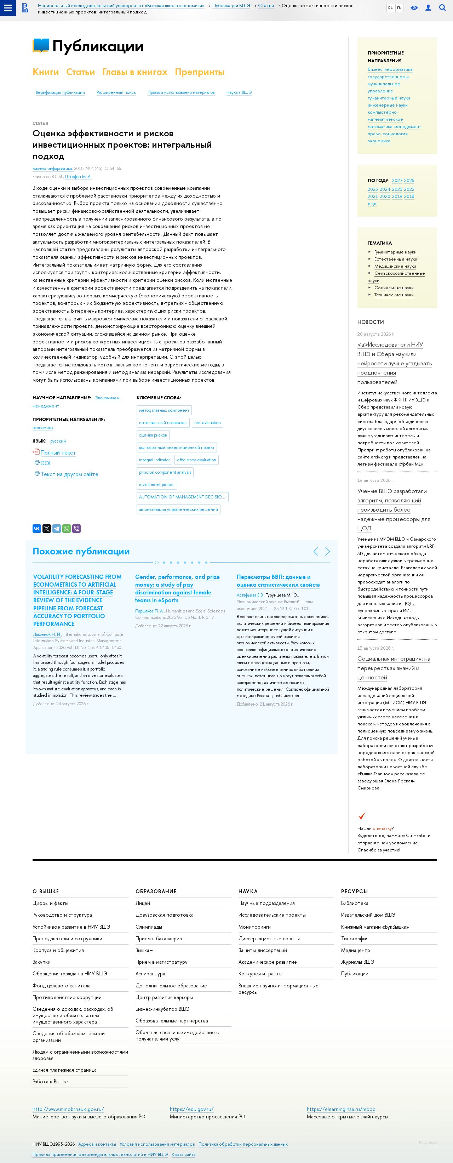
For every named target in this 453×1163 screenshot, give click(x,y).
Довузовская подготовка (165, 914)
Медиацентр (355, 950)
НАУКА (248, 891)
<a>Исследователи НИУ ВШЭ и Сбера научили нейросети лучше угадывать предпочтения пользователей (394, 363)
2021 (373, 196)
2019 (397, 196)
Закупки (42, 961)
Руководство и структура (62, 914)
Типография (354, 938)
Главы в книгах (135, 71)
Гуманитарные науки (395, 252)
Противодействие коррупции (67, 997)
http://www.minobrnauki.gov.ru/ (68, 1109)
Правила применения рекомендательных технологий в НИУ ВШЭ (100, 1154)
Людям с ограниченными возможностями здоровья (80, 1054)
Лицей (143, 903)
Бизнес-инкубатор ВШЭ (163, 1008)
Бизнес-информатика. (53, 168)
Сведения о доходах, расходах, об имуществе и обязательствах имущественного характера (73, 1015)
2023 (397, 189)
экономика (379, 140)
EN (399, 7)
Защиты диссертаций (263, 950)
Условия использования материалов (157, 1144)
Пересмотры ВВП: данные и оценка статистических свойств (278, 580)
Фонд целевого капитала (62, 985)
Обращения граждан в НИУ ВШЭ (70, 973)
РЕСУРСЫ (354, 891)
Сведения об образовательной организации (69, 1036)
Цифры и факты (50, 903)
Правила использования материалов (181, 92)
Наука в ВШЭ (239, 92)
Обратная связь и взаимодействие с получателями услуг (177, 1035)
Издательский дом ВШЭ (368, 914)
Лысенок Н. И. (47, 634)
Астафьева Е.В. (250, 595)
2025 (373, 189)
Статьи (80, 71)
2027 (397, 180)
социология (395, 133)
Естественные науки (395, 259)
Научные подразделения (267, 903)
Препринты (199, 71)
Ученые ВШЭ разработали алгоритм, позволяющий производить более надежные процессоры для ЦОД (393, 509)
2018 (409, 196)
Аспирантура (150, 973)
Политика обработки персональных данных (243, 1144)
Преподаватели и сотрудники (67, 938)
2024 (385, 189)
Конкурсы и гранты (260, 973)
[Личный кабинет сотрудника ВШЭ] (428, 8)
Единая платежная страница (65, 1069)
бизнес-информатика (390, 69)
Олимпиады (149, 926)
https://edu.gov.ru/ (192, 1109)
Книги (46, 71)
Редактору (428, 1142)
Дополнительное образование (171, 985)
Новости (370, 322)
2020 (385, 196)
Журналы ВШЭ (357, 961)
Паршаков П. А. (149, 611)
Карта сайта (183, 1154)
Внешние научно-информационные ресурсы (279, 988)
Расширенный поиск (116, 92)
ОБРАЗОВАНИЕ (156, 891)
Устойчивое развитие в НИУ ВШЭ (71, 926)
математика (380, 126)
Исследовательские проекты (272, 914)
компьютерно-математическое (385, 115)
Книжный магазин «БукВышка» (375, 926)
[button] (156, 562)
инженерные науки (388, 105)
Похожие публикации (81, 551)
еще (372, 203)
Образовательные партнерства (172, 1020)
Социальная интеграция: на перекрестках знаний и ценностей (393, 667)
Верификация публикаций (60, 92)
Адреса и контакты (97, 1144)
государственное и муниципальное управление (388, 83)
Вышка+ (144, 950)
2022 (409, 189)
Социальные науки (394, 287)
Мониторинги (255, 926)
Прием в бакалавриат (160, 938)
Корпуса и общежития (58, 950)
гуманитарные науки (389, 98)
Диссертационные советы (269, 938)
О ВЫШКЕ (46, 891)
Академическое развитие (268, 961)
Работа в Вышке (50, 1081)
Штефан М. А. (78, 176)
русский (58, 441)
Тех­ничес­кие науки (394, 294)
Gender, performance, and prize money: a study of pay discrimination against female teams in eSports (177, 588)
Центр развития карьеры (164, 997)
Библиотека (354, 903)
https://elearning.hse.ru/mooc (341, 1109)
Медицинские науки (395, 266)
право (374, 133)
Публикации (98, 45)
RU (391, 7)
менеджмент (407, 126)
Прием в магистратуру (162, 961)
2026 (409, 180)
